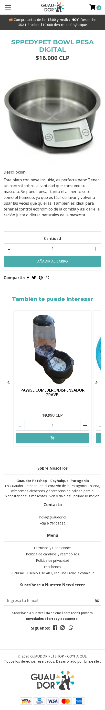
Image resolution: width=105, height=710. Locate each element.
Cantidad (52, 238)
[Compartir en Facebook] (28, 277)
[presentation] (8, 382)
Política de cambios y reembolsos (52, 554)
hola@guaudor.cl (52, 517)
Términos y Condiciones (52, 547)
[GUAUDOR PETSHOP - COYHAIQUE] (52, 7)
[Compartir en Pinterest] (41, 277)
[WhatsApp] (70, 628)
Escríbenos (52, 566)
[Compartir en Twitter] (34, 277)
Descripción (15, 172)
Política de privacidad (52, 560)
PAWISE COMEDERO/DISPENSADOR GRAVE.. (52, 392)
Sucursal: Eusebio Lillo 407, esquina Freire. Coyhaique (52, 573)
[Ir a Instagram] (62, 628)
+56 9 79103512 (52, 523)
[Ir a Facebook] (55, 628)
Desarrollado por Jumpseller (78, 661)
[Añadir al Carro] (52, 438)
